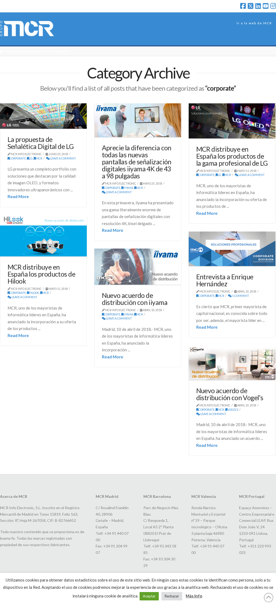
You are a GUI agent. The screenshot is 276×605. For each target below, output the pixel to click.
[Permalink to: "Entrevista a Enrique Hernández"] (232, 249)
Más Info (194, 595)
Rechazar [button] (172, 596)
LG (31, 158)
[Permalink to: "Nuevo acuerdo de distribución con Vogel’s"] (232, 362)
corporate (18, 158)
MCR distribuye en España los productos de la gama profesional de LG (232, 156)
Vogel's (232, 409)
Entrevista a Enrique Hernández (224, 280)
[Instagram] (273, 6)
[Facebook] (243, 6)
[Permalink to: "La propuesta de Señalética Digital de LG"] (43, 116)
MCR (39, 158)
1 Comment (240, 295)
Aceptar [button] (149, 596)
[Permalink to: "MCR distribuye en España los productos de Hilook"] (43, 235)
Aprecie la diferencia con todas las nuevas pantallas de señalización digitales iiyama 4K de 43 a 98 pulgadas (136, 162)
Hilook (34, 292)
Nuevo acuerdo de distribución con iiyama (134, 298)
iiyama (128, 187)
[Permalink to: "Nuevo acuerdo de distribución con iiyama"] (137, 267)
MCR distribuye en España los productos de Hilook (41, 274)
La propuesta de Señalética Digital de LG (41, 142)
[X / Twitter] (250, 6)
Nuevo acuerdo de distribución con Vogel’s (229, 394)
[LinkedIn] (258, 6)
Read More (18, 196)
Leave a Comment (63, 158)
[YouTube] (265, 6)
